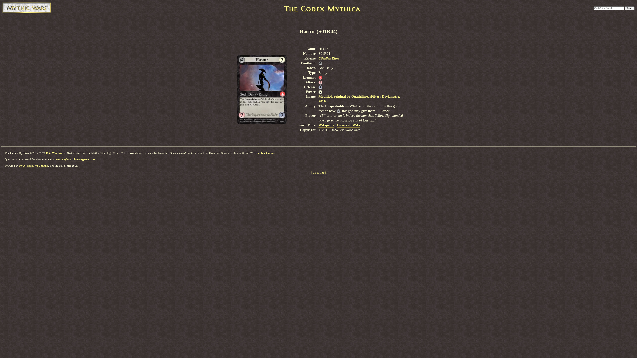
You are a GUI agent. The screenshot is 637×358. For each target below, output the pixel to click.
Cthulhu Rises (328, 58)
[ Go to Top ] (318, 173)
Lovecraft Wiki (348, 125)
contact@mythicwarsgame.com (75, 159)
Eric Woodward (55, 153)
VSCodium (41, 166)
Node (22, 166)
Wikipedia (326, 125)
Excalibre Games (264, 153)
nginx (30, 166)
